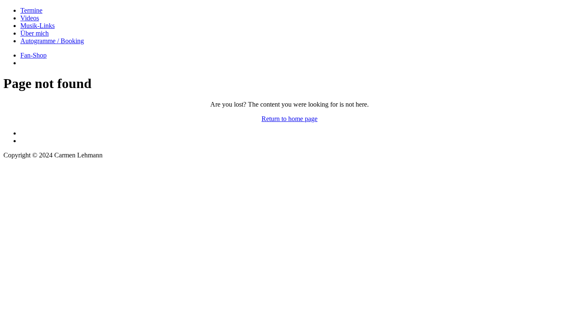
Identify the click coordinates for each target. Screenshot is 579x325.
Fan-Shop (33, 55)
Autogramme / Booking (52, 40)
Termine (31, 10)
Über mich (34, 33)
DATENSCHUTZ (28, 177)
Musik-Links (37, 25)
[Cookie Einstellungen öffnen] (67, 249)
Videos (29, 18)
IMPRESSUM (23, 169)
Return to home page (289, 118)
